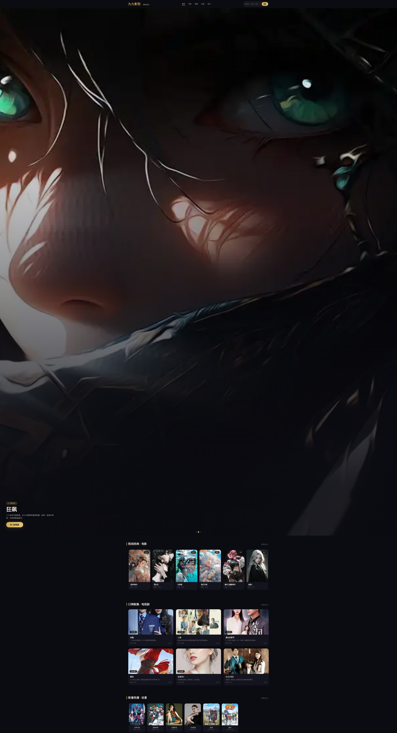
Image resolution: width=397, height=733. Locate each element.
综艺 (209, 4)
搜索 (265, 4)
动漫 (202, 4)
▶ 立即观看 (14, 525)
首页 (183, 4)
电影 (189, 4)
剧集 (196, 4)
